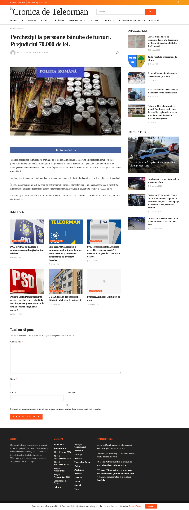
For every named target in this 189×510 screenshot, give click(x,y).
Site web (71, 392)
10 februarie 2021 (155, 186)
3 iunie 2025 (153, 122)
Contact (13, 2)
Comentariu (16, 341)
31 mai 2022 (153, 80)
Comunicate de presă (132, 20)
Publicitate (21, 2)
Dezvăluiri (79, 451)
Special (77, 485)
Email (14, 392)
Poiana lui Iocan (82, 462)
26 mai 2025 (153, 97)
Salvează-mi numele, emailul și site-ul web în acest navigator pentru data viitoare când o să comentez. (55, 409)
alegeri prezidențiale (59, 469)
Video (76, 489)
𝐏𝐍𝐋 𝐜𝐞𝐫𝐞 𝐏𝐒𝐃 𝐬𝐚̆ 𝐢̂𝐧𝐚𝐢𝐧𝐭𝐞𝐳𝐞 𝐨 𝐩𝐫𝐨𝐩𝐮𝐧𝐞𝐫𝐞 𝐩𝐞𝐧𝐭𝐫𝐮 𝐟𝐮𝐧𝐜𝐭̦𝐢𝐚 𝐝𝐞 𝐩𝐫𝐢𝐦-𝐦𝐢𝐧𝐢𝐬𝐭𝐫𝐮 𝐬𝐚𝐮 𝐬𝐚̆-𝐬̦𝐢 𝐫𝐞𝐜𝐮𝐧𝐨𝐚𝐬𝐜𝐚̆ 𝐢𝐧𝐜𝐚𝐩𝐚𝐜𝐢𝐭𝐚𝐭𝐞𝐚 (65, 253)
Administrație (77, 20)
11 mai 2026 (93, 261)
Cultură (154, 20)
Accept (151, 506)
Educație (109, 20)
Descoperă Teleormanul (80, 445)
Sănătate (58, 20)
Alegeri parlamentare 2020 (62, 457)
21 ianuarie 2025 (155, 212)
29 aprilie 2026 (17, 314)
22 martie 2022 (154, 50)
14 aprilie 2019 (29, 52)
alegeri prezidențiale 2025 (62, 476)
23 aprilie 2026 (55, 304)
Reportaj (78, 474)
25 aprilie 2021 (136, 170)
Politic (95, 20)
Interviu (78, 458)
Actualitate (28, 20)
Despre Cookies (135, 506)
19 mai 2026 (16, 257)
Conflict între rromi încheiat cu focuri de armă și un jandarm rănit (163, 221)
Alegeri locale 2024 (62, 452)
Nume (14, 379)
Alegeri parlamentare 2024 (62, 463)
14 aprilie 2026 (93, 304)
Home (13, 20)
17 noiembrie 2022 (156, 229)
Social (45, 20)
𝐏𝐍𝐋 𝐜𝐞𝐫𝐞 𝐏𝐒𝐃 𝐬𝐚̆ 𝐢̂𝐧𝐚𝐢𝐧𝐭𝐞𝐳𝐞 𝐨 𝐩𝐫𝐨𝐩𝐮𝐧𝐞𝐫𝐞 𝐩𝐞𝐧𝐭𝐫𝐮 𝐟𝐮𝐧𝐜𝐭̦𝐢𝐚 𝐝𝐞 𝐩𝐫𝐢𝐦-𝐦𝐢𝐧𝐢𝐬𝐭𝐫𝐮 (26, 250)
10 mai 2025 (153, 64)
